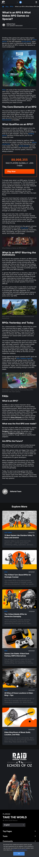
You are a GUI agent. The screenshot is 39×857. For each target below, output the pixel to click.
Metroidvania (6, 120)
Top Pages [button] (7, 831)
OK (19, 853)
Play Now (11, 171)
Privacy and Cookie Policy (19, 850)
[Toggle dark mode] (19, 2)
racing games (26, 41)
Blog (7, 6)
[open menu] (36, 2)
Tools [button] (5, 836)
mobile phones (24, 146)
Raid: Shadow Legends (24, 358)
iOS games (24, 228)
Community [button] (8, 841)
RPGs (11, 6)
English (7, 825)
